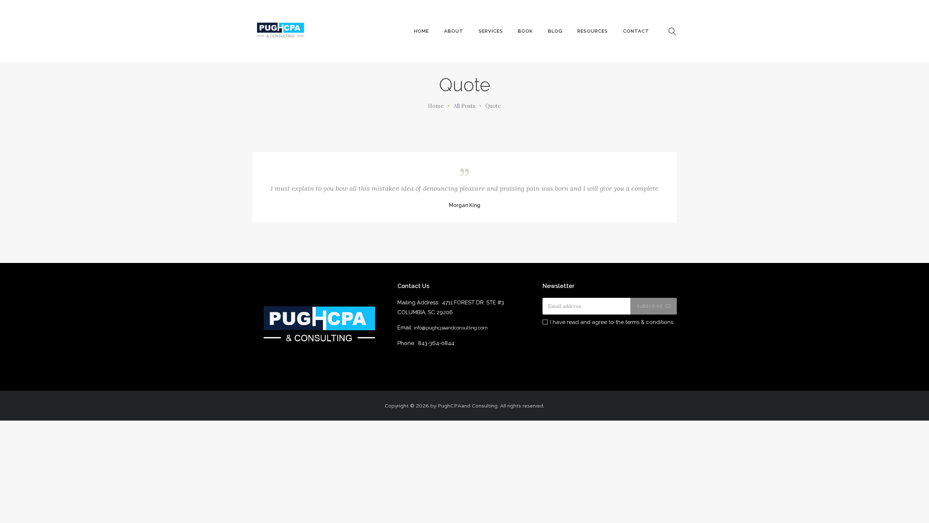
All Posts (464, 105)
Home (436, 105)
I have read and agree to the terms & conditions (611, 322)
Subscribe (650, 306)
